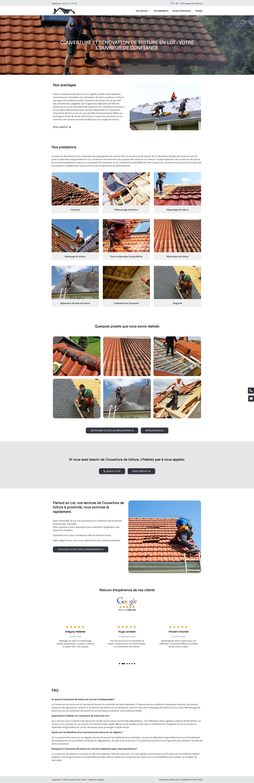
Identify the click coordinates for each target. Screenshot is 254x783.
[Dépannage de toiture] (177, 188)
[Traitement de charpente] (126, 282)
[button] (119, 663)
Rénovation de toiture (178, 256)
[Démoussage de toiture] (126, 188)
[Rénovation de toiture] (177, 235)
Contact (198, 11)
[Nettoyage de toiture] (75, 235)
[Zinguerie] (177, 282)
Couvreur (75, 209)
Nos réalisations (161, 11)
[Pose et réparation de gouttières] (126, 235)
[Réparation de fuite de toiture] (75, 282)
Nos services (142, 11)
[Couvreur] (75, 188)
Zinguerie (177, 303)
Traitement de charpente (126, 303)
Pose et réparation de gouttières (126, 256)
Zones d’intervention (181, 11)
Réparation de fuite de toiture (75, 303)
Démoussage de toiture (126, 209)
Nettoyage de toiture (75, 256)
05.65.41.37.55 (70, 3)
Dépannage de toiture (178, 209)
